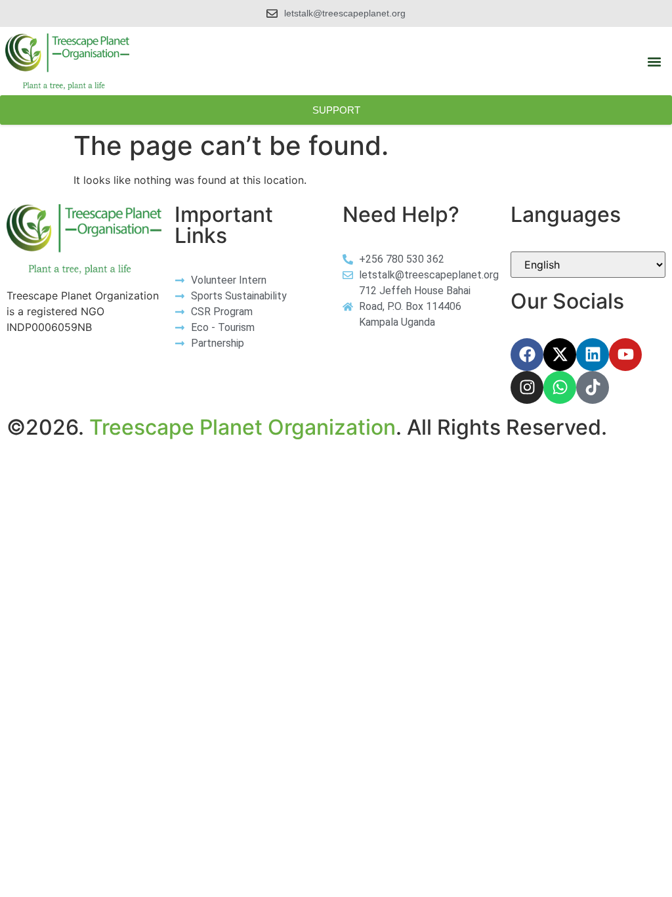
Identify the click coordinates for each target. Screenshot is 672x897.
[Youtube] (625, 354)
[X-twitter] (559, 354)
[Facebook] (527, 354)
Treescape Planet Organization (242, 427)
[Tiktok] (592, 387)
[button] (654, 62)
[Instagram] (527, 387)
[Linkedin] (592, 354)
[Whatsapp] (559, 387)
